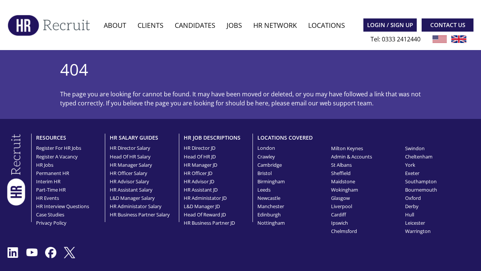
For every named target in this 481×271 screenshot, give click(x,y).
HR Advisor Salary (129, 181)
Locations (326, 25)
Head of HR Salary (130, 156)
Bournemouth (421, 189)
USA (440, 39)
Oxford (413, 198)
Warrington (418, 231)
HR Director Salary (130, 148)
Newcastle (268, 198)
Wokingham (344, 189)
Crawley (266, 156)
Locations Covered (285, 137)
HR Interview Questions (62, 206)
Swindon (415, 148)
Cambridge (269, 164)
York (410, 164)
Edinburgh (269, 214)
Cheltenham (419, 156)
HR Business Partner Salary (140, 214)
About (115, 25)
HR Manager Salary (131, 164)
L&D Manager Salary (132, 198)
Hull (409, 214)
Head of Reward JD (205, 214)
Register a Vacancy (57, 156)
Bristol (264, 173)
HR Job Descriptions (212, 137)
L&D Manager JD (202, 206)
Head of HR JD (200, 156)
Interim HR (48, 181)
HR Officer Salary (128, 173)
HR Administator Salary (136, 206)
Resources (51, 137)
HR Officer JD (198, 173)
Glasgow (340, 198)
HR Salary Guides (134, 137)
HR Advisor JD (199, 181)
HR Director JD (199, 148)
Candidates (195, 25)
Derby (412, 206)
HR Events (47, 198)
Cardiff (338, 214)
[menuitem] (115, 25)
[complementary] (16, 169)
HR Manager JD (200, 164)
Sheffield (341, 173)
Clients (150, 25)
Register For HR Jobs (58, 148)
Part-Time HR (51, 189)
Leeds (264, 189)
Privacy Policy (51, 222)
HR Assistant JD (201, 189)
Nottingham (271, 222)
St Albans (341, 164)
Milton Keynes (347, 148)
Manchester (270, 206)
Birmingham (271, 181)
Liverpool (341, 206)
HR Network (275, 25)
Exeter (412, 173)
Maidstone (343, 181)
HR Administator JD (205, 198)
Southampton (421, 181)
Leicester (415, 222)
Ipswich (339, 222)
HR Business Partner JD (209, 222)
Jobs (234, 25)
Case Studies (50, 214)
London (266, 148)
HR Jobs (44, 164)
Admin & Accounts (351, 156)
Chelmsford (344, 231)
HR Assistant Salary (131, 189)
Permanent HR (52, 173)
